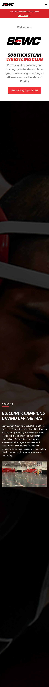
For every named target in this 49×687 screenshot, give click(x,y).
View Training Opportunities (24, 90)
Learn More (23, 15)
